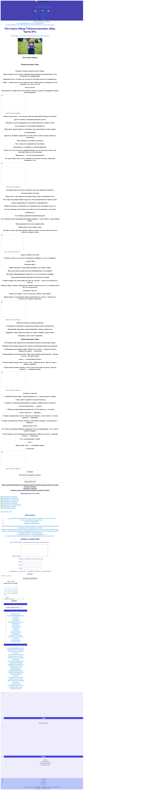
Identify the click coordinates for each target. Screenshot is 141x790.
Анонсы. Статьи (38, 35)
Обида (47, 529)
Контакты (43, 20)
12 (9, 589)
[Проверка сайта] (43, 723)
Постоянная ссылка (36, 532)
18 (7, 591)
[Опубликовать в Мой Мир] (9, 503)
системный (21, 532)
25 (7, 593)
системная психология (51, 531)
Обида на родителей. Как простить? (31, 520)
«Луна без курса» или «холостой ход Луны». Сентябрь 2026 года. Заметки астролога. (16, 686)
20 (11, 591)
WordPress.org (45, 765)
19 (9, 591)
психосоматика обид (30, 531)
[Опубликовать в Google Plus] (9, 500)
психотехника (40, 531)
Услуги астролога (16, 640)
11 (7, 589)
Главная (43, 15)
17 (5, 591)
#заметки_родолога (16, 490)
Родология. (15, 630)
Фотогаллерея (16, 641)
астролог (41, 529)
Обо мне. (43, 18)
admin (17, 35)
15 (15, 589)
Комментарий (16, 556)
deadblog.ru (9, 575)
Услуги (43, 16)
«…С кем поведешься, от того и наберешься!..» (30, 23)
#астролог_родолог (30, 486)
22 (15, 591)
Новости (46, 35)
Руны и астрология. (15, 632)
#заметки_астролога (30, 488)
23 (17, 591)
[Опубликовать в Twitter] (8, 506)
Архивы (8, 607)
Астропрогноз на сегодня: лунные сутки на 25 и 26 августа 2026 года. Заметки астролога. (16, 679)
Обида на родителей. (31, 521)
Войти (45, 760)
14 (13, 589)
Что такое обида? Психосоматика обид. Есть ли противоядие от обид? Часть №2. (30, 24)
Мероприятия (16, 623)
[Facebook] (38, 11)
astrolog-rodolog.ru (43, 5)
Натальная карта (16, 627)
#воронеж (11, 485)
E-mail (20, 565)
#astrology (32, 490)
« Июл (7, 597)
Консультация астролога (15, 622)
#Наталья (5, 485)
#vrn (43, 490)
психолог (4, 531)
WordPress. (57, 787)
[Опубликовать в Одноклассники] (11, 505)
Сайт (20, 568)
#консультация (53, 485)
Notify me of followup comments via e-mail (31, 559)
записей (45, 761)
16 (17, 589)
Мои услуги (15, 625)
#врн (16, 485)
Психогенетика (53, 529)
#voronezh (38, 490)
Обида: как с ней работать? (32, 523)
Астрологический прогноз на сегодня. (15, 616)
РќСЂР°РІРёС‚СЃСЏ (6, 511)
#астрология (22, 485)
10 (5, 589)
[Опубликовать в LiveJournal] (9, 501)
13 (11, 589)
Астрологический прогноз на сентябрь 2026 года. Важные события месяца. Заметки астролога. (15, 650)
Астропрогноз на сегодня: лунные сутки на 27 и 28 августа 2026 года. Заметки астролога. (16, 657)
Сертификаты (16, 633)
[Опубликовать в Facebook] (9, 496)
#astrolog (26, 490)
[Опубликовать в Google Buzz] (10, 498)
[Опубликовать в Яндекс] (8, 508)
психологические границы (15, 531)
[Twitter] (45, 11)
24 (5, 593)
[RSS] (49, 11)
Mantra (50, 787)
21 (13, 591)
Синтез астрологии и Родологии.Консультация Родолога (15, 636)
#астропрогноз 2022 (32, 485)
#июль (47, 490)
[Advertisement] (43, 705)
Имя (20, 562)
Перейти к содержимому (42, 13)
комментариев (45, 763)
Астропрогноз (16, 619)
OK (14, 601)
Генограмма (15, 620)
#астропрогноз (43, 485)
